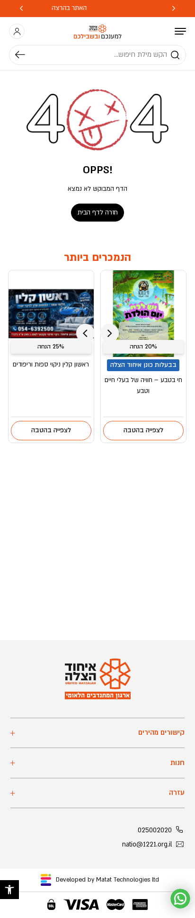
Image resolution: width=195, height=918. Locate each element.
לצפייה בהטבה (143, 430)
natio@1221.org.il (147, 844)
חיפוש (24, 55)
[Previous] (173, 8)
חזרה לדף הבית (98, 212)
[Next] (21, 8)
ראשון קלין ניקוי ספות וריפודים (51, 364)
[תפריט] (180, 31)
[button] (9, 889)
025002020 (155, 830)
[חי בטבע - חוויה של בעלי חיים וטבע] (143, 313)
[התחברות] (16, 31)
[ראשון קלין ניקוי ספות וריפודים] (51, 313)
